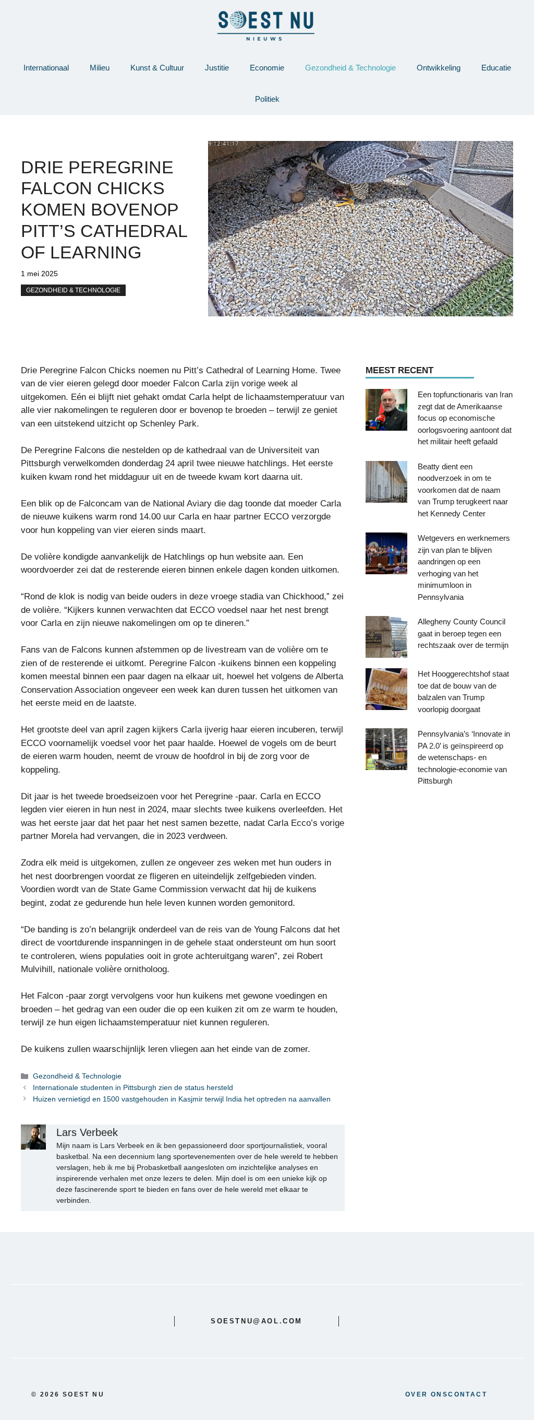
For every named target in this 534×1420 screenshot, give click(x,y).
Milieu (100, 67)
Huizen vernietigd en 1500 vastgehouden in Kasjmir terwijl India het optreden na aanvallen (182, 1099)
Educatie (496, 67)
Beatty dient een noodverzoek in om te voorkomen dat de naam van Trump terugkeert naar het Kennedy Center (463, 490)
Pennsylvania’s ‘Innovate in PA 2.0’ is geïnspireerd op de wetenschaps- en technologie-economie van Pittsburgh (464, 757)
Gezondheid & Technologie (350, 67)
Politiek (267, 98)
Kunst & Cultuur (157, 67)
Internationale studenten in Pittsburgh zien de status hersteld (133, 1087)
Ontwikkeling (438, 67)
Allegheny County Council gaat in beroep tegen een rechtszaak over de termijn (463, 633)
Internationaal (46, 67)
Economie (267, 67)
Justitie (217, 67)
